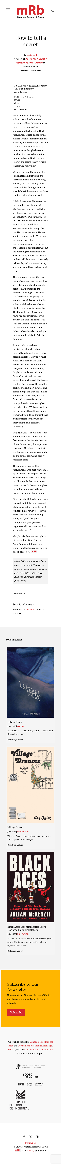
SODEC (11, 1049)
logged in (30, 609)
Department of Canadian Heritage (35, 1045)
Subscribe (16, 1012)
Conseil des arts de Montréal (38, 1049)
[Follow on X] (30, 1137)
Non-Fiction (23, 831)
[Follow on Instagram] (37, 1137)
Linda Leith (32, 55)
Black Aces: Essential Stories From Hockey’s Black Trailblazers (27, 928)
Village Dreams (16, 827)
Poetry (20, 726)
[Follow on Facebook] (24, 1137)
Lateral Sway (15, 722)
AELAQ (30, 1150)
